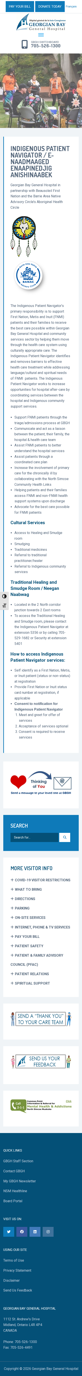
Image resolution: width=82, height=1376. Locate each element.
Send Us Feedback (17, 1290)
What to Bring (28, 889)
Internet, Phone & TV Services (42, 927)
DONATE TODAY (49, 7)
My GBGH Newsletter (19, 1181)
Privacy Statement (17, 1270)
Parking (22, 908)
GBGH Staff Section (18, 1161)
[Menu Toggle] (41, 35)
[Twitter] (8, 1232)
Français (71, 6)
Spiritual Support (32, 983)
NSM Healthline (15, 1191)
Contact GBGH (14, 1171)
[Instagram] (48, 1232)
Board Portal (12, 1201)
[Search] (64, 837)
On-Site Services (30, 918)
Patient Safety (29, 946)
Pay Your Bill (27, 937)
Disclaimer (11, 1280)
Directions (25, 899)
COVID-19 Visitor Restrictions (42, 880)
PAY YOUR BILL (20, 7)
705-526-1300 (46, 45)
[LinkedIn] (35, 1232)
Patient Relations (32, 974)
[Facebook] (21, 1232)
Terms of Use (13, 1260)
